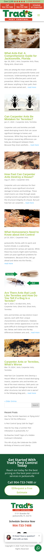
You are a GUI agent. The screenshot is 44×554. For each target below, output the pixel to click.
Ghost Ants (18, 64)
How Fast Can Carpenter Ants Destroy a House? (19, 175)
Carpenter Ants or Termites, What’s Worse (21, 363)
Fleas (36, 61)
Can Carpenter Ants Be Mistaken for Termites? (18, 118)
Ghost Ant (22, 306)
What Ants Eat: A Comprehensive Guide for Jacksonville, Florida (20, 56)
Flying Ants (8, 64)
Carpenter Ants (27, 61)
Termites (33, 122)
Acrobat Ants (21, 303)
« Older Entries (10, 401)
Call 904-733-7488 (20, 482)
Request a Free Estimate (23, 490)
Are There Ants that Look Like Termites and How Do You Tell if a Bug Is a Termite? (20, 296)
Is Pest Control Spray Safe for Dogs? (18, 423)
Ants (18, 61)
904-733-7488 (22, 525)
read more (32, 87)
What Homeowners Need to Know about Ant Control (21, 233)
